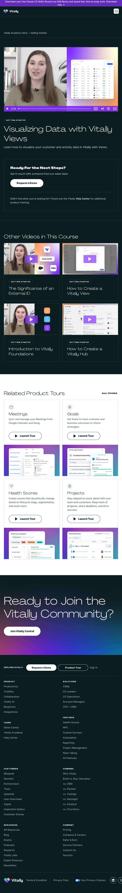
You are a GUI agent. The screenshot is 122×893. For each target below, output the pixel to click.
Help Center (83, 198)
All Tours (109, 393)
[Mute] (102, 108)
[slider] (55, 108)
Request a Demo (27, 183)
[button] (116, 11)
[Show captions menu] (96, 108)
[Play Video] (7, 108)
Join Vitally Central (22, 631)
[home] (10, 11)
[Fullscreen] (115, 108)
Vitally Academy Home (15, 33)
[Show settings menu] (108, 108)
